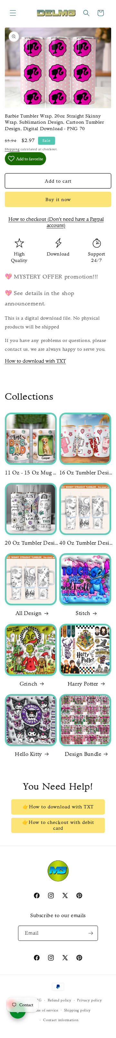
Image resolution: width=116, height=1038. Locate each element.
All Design (28, 613)
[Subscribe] (90, 933)
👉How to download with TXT (58, 807)
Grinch (28, 683)
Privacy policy (89, 1000)
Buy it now (58, 199)
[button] (13, 13)
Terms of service (44, 1010)
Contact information (60, 1020)
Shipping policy (77, 1010)
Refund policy (60, 1000)
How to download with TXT (35, 361)
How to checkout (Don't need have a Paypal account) (56, 222)
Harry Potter (83, 683)
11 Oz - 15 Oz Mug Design (32, 472)
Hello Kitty (28, 754)
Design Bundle (83, 754)
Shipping (12, 149)
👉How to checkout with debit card (58, 825)
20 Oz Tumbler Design (32, 543)
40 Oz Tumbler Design (86, 543)
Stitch (83, 613)
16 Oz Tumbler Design (86, 472)
